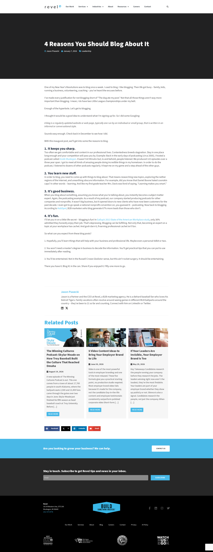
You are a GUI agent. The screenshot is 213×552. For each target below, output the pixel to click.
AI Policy (145, 525)
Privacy (133, 525)
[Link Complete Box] (64, 373)
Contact (147, 6)
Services (82, 6)
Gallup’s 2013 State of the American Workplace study (123, 219)
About (110, 6)
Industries (96, 6)
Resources (122, 6)
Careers (136, 6)
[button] (167, 6)
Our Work (70, 6)
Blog (101, 525)
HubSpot (62, 208)
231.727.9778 (48, 512)
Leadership (86, 51)
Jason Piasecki (70, 292)
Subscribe (160, 477)
